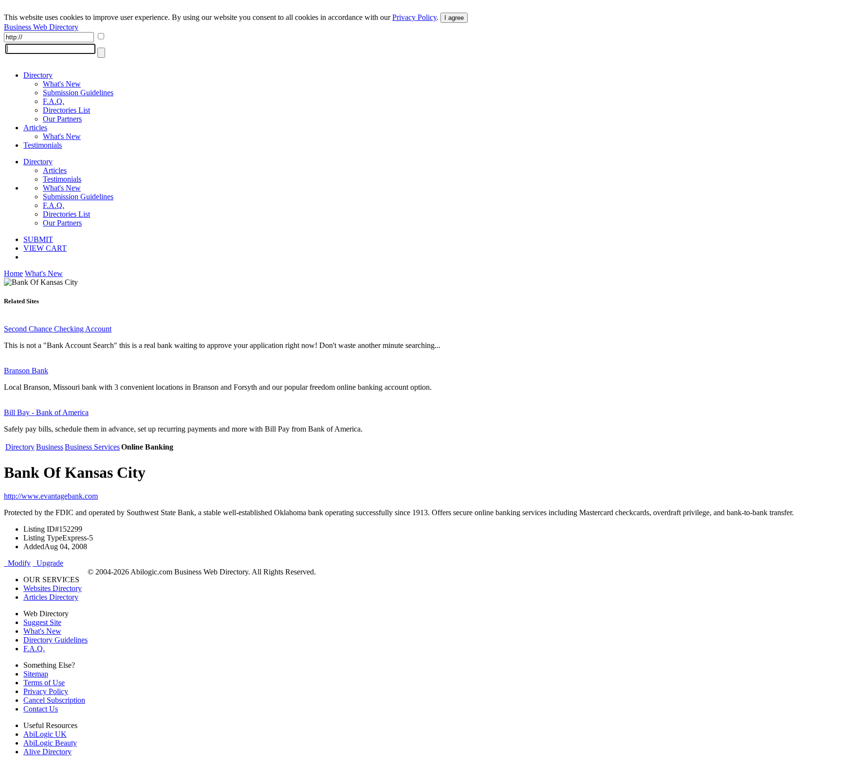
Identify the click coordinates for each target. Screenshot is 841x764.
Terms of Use (44, 682)
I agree (454, 17)
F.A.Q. (53, 101)
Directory (38, 75)
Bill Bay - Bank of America (46, 412)
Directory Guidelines (55, 640)
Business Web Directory (41, 27)
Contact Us (40, 709)
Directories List (66, 110)
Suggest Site (42, 622)
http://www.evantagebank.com (51, 496)
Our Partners (62, 119)
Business (49, 447)
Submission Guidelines (78, 92)
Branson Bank (26, 370)
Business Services (92, 447)
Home (13, 273)
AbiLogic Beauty (50, 743)
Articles (35, 127)
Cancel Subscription (54, 700)
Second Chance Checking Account (57, 329)
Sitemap (35, 674)
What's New (62, 84)
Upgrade (48, 563)
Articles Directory (50, 597)
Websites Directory (52, 588)
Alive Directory (47, 751)
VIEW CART (45, 248)
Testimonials (42, 145)
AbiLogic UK (45, 734)
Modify (17, 563)
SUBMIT (38, 239)
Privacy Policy (414, 17)
